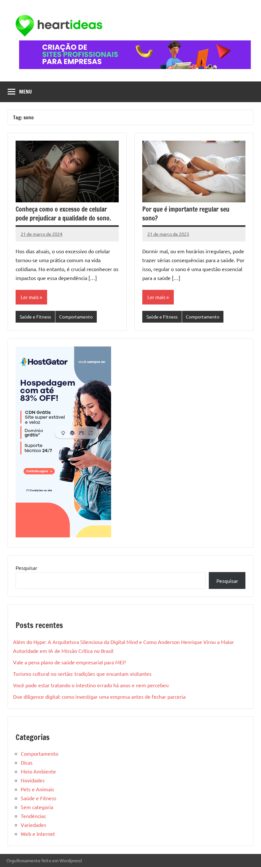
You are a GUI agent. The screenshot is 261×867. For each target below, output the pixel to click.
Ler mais (30, 297)
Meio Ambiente (38, 771)
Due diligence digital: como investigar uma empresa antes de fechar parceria (99, 696)
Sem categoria (37, 807)
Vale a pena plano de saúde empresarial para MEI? (69, 662)
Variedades (33, 825)
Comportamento (76, 316)
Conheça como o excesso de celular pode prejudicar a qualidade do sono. (63, 214)
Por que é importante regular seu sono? (185, 214)
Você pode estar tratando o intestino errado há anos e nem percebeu (91, 685)
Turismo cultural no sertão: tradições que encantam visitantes (82, 673)
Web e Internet (38, 833)
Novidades (33, 780)
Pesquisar (26, 567)
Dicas (26, 762)
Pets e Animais (37, 789)
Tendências (33, 816)
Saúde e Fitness (35, 316)
